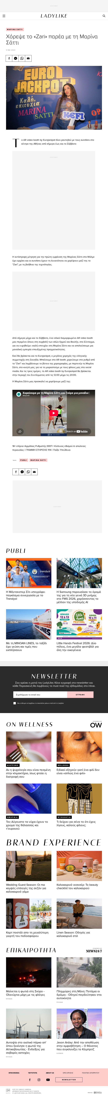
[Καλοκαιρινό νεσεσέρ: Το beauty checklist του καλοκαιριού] (79, 866)
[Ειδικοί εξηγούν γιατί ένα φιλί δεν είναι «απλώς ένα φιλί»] (79, 746)
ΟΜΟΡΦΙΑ (12, 817)
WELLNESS (63, 765)
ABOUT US (50, 1073)
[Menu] (4, 16)
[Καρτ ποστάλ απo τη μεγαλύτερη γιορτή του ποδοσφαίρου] (28, 913)
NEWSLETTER (69, 1080)
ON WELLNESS (29, 725)
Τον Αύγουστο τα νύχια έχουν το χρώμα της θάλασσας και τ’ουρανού (27, 825)
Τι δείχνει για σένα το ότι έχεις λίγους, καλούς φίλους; (76, 823)
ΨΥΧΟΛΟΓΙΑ (64, 817)
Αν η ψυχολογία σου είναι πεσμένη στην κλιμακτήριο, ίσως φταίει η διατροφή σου (28, 773)
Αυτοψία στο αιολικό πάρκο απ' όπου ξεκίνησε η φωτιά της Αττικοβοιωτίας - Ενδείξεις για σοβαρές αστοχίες (26, 1047)
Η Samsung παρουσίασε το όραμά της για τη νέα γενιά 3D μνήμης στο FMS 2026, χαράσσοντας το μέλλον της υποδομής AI (79, 597)
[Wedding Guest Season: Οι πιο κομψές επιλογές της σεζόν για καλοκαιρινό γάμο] (28, 866)
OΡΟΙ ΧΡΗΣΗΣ (68, 1073)
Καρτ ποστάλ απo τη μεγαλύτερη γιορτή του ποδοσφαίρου (27, 934)
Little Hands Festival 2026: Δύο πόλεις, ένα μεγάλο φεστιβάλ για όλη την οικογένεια (78, 646)
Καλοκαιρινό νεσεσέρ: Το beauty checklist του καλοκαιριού (77, 886)
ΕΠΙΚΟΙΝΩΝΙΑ (14, 1073)
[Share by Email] (28, 58)
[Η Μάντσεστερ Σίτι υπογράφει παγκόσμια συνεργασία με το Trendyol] (28, 573)
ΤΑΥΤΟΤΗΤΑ (32, 1073)
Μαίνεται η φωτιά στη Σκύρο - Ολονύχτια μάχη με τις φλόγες (25, 993)
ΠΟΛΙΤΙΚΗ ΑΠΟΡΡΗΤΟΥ (90, 1073)
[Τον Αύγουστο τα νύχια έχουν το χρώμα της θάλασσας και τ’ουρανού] (28, 799)
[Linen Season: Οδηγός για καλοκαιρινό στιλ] (79, 913)
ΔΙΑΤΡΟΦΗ (13, 765)
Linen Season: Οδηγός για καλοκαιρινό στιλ (73, 934)
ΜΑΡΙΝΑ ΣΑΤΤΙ (15, 29)
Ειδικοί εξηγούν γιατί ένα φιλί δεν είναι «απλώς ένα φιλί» (78, 771)
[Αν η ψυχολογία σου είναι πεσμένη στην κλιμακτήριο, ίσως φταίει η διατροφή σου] (28, 746)
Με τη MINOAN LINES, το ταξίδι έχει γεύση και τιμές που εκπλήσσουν (26, 646)
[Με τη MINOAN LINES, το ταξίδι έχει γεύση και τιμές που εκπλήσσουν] (28, 624)
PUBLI (23, 460)
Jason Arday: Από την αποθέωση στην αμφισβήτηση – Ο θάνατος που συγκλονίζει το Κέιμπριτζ (78, 1045)
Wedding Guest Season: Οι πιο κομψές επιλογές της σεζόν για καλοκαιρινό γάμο (26, 888)
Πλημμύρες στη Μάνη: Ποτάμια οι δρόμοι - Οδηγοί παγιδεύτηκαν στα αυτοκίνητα (79, 994)
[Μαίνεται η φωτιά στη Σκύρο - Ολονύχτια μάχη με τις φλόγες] (28, 972)
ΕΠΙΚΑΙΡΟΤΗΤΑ (31, 950)
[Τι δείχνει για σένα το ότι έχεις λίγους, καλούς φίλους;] (79, 799)
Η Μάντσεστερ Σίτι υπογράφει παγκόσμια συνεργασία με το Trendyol (25, 595)
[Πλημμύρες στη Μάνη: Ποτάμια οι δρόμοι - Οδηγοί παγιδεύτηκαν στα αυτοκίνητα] (79, 972)
